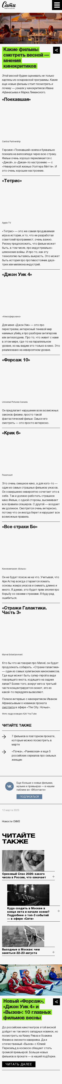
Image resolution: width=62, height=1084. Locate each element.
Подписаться (29, 796)
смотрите (8, 707)
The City (9, 5)
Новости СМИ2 (11, 821)
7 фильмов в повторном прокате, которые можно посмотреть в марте (33, 740)
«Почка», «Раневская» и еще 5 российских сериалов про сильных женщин (34, 755)
